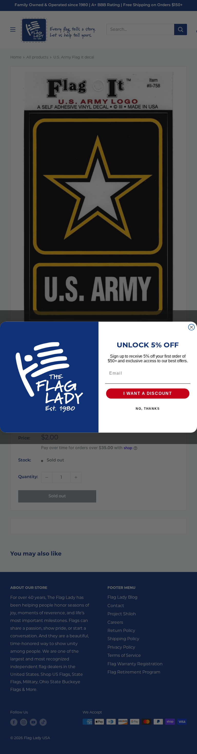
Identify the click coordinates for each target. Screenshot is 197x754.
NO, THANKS (148, 408)
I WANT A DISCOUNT (147, 393)
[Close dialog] (192, 327)
